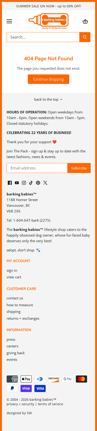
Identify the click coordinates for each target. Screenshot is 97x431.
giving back (16, 352)
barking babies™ (42, 399)
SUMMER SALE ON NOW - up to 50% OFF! (48, 6)
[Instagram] (24, 182)
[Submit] (84, 37)
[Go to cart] (85, 21)
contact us (15, 298)
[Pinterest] (38, 182)
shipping (13, 311)
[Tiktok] (31, 182)
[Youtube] (17, 182)
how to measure (20, 304)
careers (12, 346)
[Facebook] (10, 182)
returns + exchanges (23, 318)
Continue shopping (48, 79)
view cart (14, 277)
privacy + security (20, 404)
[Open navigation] (9, 21)
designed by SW (19, 413)
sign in (12, 270)
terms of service (50, 404)
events (12, 359)
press (11, 339)
